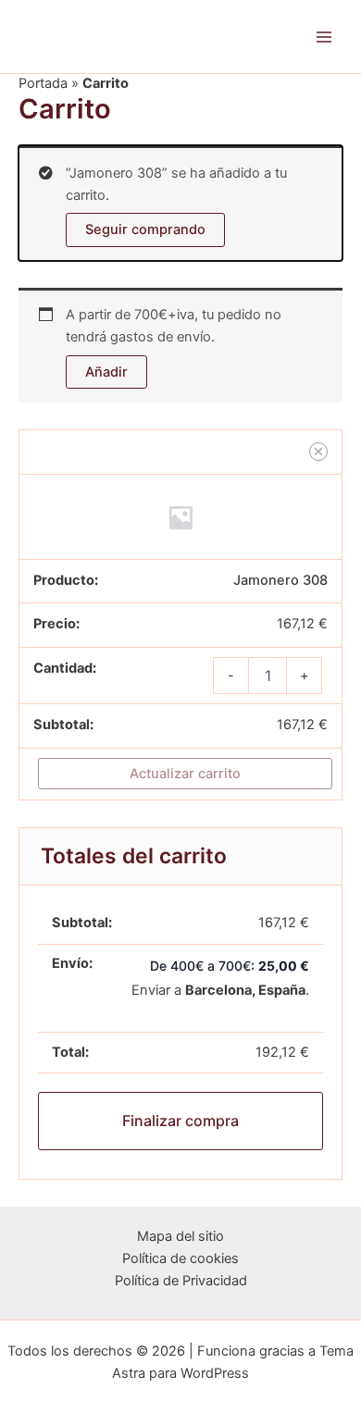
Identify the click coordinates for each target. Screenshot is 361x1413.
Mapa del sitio (180, 1236)
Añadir (106, 372)
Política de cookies (180, 1258)
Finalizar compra (180, 1120)
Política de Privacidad (181, 1280)
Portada (43, 83)
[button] (318, 451)
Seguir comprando (145, 229)
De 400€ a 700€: (229, 965)
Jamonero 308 (280, 580)
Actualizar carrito (185, 773)
